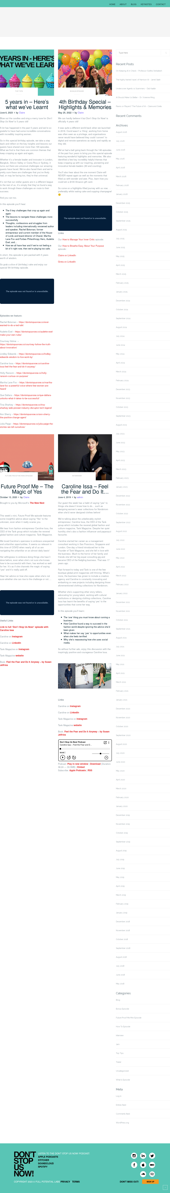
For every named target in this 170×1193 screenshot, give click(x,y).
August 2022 (121, 531)
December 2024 (123, 301)
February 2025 (122, 283)
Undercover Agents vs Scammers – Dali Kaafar (136, 89)
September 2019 (123, 842)
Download (95, 763)
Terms (76, 1181)
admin (80, 497)
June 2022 (120, 549)
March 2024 (121, 372)
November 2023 (123, 398)
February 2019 (122, 904)
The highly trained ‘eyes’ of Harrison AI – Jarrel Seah (138, 80)
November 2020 (123, 718)
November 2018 (123, 930)
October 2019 (122, 833)
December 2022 (123, 496)
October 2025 (122, 212)
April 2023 (120, 460)
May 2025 (120, 256)
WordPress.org (122, 1123)
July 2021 (120, 647)
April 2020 (120, 780)
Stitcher (43, 1160)
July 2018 (120, 966)
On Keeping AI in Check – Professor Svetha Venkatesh (139, 71)
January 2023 (122, 487)
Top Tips (19, 91)
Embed (81, 767)
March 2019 (121, 895)
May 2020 (120, 771)
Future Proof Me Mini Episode (19, 476)
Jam (118, 1044)
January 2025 (121, 292)
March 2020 (121, 788)
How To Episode (123, 1027)
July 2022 (120, 540)
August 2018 (121, 957)
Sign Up (150, 1181)
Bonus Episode (77, 91)
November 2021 (123, 611)
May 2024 (120, 354)
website (20, 655)
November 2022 (123, 505)
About (123, 4)
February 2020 (122, 797)
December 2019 (123, 815)
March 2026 (121, 176)
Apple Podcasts (77, 770)
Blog (134, 4)
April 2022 (120, 567)
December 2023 (123, 389)
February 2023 (122, 478)
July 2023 (120, 434)
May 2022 (120, 558)
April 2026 (120, 168)
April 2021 (120, 673)
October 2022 (122, 513)
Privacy (65, 1181)
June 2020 (120, 762)
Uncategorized (122, 1071)
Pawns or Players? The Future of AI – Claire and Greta (139, 106)
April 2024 (120, 363)
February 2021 (122, 691)
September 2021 (123, 629)
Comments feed (123, 1114)
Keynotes (146, 4)
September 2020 (123, 735)
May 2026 (120, 159)
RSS (90, 770)
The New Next (37, 502)
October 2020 (122, 726)
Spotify (42, 1166)
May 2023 (120, 451)
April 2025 (120, 265)
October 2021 (122, 620)
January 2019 (121, 913)
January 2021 (121, 700)
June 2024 (120, 345)
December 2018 (123, 922)
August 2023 (121, 425)
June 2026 (120, 150)
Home (112, 4)
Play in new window (77, 763)
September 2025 (123, 221)
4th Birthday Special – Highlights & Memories (85, 104)
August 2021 (121, 638)
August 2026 (121, 132)
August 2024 (121, 327)
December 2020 (123, 709)
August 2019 (121, 851)
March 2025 (121, 274)
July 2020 (120, 753)
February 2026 (122, 185)
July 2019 (120, 859)
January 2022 (122, 593)
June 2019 (120, 868)
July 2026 (120, 141)
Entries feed (121, 1105)
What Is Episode (123, 1080)
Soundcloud (46, 1163)
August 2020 (121, 744)
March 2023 (121, 469)
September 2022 (123, 522)
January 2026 (122, 194)
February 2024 (122, 380)
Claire (22, 112)
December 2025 (123, 203)
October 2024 (122, 309)
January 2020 (122, 806)
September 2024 (123, 318)
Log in (118, 1096)
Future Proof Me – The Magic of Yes (27, 488)
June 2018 (120, 975)
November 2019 (123, 824)
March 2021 (121, 682)
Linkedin (16, 642)
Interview (77, 476)
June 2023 (120, 443)
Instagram (17, 636)
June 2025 (120, 247)
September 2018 (123, 948)
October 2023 (122, 407)
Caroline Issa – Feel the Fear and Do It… (85, 488)
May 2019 (120, 877)
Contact (161, 4)
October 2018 (122, 939)
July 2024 (120, 336)
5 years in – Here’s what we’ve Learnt (27, 104)
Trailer (118, 1062)
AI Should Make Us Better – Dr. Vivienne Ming (135, 97)
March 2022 (121, 576)
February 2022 (122, 584)
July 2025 (120, 239)
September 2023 (123, 416)
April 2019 (120, 886)
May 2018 (120, 984)
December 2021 (123, 602)
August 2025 (121, 230)
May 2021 (120, 664)
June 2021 (120, 655)
